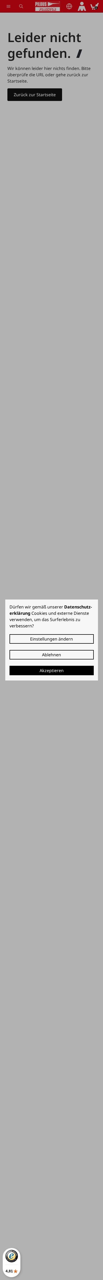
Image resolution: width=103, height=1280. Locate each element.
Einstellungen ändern (51, 639)
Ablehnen (51, 655)
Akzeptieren (52, 670)
